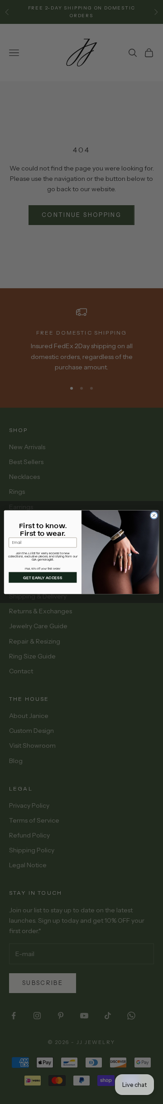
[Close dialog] (153, 515)
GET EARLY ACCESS (42, 577)
